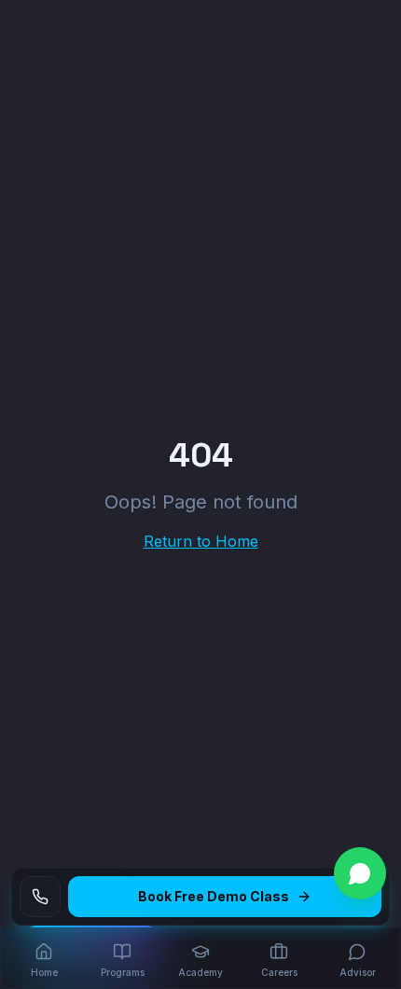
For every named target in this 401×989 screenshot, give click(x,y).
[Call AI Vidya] (40, 896)
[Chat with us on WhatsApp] (360, 873)
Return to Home (201, 541)
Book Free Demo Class (213, 896)
